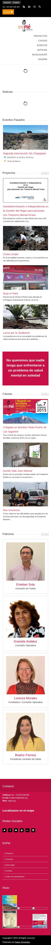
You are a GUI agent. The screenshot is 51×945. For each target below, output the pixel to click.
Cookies (8, 871)
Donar (7, 12)
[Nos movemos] (25, 494)
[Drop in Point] (25, 277)
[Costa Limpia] (25, 238)
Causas (42, 41)
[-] (25, 26)
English (16, 2)
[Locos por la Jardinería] (25, 316)
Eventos (42, 45)
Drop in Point (10, 293)
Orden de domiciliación (14, 877)
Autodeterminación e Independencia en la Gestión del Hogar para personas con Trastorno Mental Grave (25, 210)
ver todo (45, 173)
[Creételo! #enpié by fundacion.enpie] (25, 908)
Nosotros (9, 853)
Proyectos (40, 36)
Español (7, 2)
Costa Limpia (10, 254)
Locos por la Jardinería (16, 332)
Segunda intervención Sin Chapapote (24, 153)
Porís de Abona (13, 161)
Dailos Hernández (22, 942)
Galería (42, 59)
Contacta (9, 859)
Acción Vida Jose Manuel (17, 470)
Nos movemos (11, 510)
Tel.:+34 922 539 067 (11, 7)
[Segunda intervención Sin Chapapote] (25, 137)
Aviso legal (9, 865)
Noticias (42, 50)
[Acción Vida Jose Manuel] (25, 455)
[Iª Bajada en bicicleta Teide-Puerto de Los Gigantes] (25, 411)
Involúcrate (39, 55)
